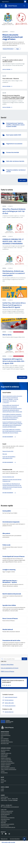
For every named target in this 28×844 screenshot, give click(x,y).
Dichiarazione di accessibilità (7, 824)
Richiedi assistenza (5, 814)
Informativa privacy (5, 819)
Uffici (2, 737)
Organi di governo (5, 734)
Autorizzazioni (4, 756)
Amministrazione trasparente (7, 817)
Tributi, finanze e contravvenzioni (8, 769)
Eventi (2, 790)
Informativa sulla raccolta (8, 842)
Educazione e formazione (6, 761)
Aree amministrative (5, 735)
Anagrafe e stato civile (6, 753)
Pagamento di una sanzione (14, 144)
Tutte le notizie (22, 377)
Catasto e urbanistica (6, 758)
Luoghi (2, 789)
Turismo (2, 771)
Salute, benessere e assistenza (8, 768)
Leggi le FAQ (4, 809)
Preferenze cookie (5, 825)
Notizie (2, 779)
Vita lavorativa (4, 772)
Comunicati (3, 781)
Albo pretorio (4, 816)
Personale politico (5, 740)
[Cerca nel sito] (24, 5)
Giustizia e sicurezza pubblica (7, 763)
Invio (24, 659)
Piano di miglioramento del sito (8, 827)
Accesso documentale (12, 152)
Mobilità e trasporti (5, 766)
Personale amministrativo (7, 742)
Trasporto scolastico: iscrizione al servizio (15, 170)
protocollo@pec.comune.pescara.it (11, 807)
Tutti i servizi (23, 180)
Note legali (3, 822)
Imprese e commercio (6, 764)
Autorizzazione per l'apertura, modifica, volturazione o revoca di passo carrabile (15, 124)
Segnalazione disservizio (6, 813)
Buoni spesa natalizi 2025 (13, 135)
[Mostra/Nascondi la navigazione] (1, 5)
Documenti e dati (5, 743)
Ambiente (3, 751)
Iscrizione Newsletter (15, 839)
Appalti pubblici (4, 755)
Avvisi (2, 782)
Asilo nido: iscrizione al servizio (15, 161)
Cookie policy (4, 821)
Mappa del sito (4, 839)
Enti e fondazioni (5, 738)
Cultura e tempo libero (6, 759)
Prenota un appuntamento (7, 811)
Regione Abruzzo (5, 1)
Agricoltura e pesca (5, 750)
